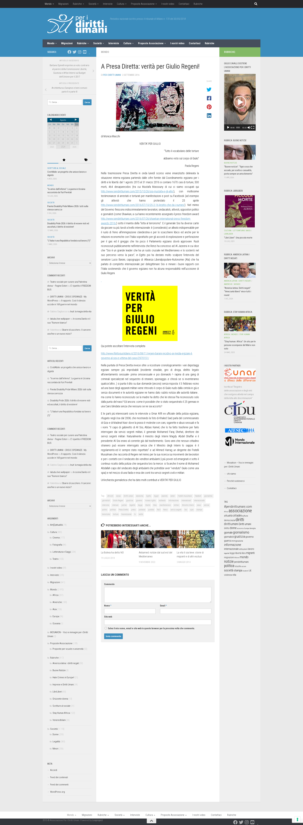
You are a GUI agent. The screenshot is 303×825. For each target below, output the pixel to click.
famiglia (253, 528)
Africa (55, 595)
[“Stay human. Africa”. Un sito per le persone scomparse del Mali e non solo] (240, 323)
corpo (118, 496)
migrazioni (229, 557)
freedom (198, 496)
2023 (52, 147)
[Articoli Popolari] (63, 160)
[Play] (228, 127)
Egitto (148, 496)
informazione (173, 500)
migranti (250, 553)
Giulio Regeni (118, 500)
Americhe (57, 602)
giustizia (129, 500)
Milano (236, 558)
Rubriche (77, 3)
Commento (109, 584)
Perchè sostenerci (236, 481)
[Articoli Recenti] (52, 160)
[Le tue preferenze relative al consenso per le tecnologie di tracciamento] (297, 819)
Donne (56, 734)
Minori (55, 748)
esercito (165, 496)
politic (104, 510)
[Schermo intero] (252, 127)
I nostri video (167, 3)
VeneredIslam (59, 720)
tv (135, 514)
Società (92, 3)
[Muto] (249, 127)
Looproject (97, 820)
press (133, 510)
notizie (206, 505)
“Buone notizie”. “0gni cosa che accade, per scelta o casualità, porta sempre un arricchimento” (238, 170)
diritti (240, 519)
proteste (142, 510)
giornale (228, 532)
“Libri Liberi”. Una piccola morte (238, 237)
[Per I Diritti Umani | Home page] (77, 23)
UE (250, 570)
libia (155, 505)
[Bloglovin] (90, 52)
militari (176, 505)
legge (140, 505)
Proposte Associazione (142, 3)
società (228, 570)
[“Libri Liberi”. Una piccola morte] (240, 211)
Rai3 (158, 510)
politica (113, 510)
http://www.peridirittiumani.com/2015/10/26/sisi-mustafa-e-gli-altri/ (137, 191)
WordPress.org (57, 791)
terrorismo (106, 514)
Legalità (56, 741)
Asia (55, 609)
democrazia (229, 520)
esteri (173, 496)
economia (139, 496)
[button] (240, 102)
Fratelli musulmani (185, 496)
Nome (107, 605)
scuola (238, 566)
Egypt (156, 496)
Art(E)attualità (56, 524)
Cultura (120, 3)
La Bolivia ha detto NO (112, 552)
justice (124, 505)
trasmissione (126, 514)
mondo (244, 557)
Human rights (150, 500)
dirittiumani (231, 524)
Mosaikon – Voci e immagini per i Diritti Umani (238, 464)
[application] (240, 102)
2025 (74, 147)
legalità (132, 505)
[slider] (238, 127)
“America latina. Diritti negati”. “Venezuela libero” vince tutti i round (237, 292)
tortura (115, 514)
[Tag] (86, 160)
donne (233, 528)
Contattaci (184, 3)
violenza (228, 574)
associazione (240, 510)
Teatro (56, 559)
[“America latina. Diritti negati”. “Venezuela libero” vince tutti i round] (240, 270)
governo (139, 500)
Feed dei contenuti (59, 777)
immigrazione (237, 541)
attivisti (110, 496)
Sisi (185, 510)
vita (234, 574)
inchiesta (162, 500)
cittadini (237, 515)
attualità (228, 515)
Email (163, 605)
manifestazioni (165, 505)
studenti (245, 571)
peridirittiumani (241, 561)
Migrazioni (63, 3)
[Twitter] (74, 52)
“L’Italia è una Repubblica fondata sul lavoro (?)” (69, 240)
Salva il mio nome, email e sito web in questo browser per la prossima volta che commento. (151, 628)
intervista (105, 505)
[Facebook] (69, 52)
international (186, 500)
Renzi (165, 510)
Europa (56, 616)
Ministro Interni (188, 505)
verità (141, 514)
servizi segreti (176, 510)
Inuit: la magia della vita (80, 311)
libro (244, 553)
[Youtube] (84, 52)
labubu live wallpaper (60, 318)
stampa (199, 510)
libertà (147, 505)
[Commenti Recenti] (74, 160)
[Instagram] (79, 52)
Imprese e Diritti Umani (63, 684)
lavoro (251, 548)
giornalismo (241, 532)
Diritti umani (128, 496)
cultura (245, 516)
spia (191, 510)
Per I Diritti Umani (112, 75)
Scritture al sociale (56, 168)
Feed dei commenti (59, 784)
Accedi (53, 770)
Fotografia (57, 544)
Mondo (48, 3)
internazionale (199, 500)
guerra (227, 540)
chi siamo (231, 473)
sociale (243, 566)
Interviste (108, 3)
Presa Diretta (123, 510)
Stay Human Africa (61, 713)
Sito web (108, 616)
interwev (115, 505)
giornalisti (106, 500)
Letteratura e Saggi (62, 551)
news (199, 505)
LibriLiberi (57, 691)
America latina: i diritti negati (66, 663)
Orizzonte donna (60, 698)
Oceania (56, 623)
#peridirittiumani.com (238, 506)
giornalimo (208, 496)
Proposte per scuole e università (68, 648)
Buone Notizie (59, 670)
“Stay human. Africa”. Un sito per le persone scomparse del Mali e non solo (240, 345)
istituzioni (243, 549)
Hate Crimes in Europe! (63, 677)
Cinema (56, 537)
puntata (151, 510)
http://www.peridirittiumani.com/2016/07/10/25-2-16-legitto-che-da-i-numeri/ (143, 205)
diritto (226, 528)
